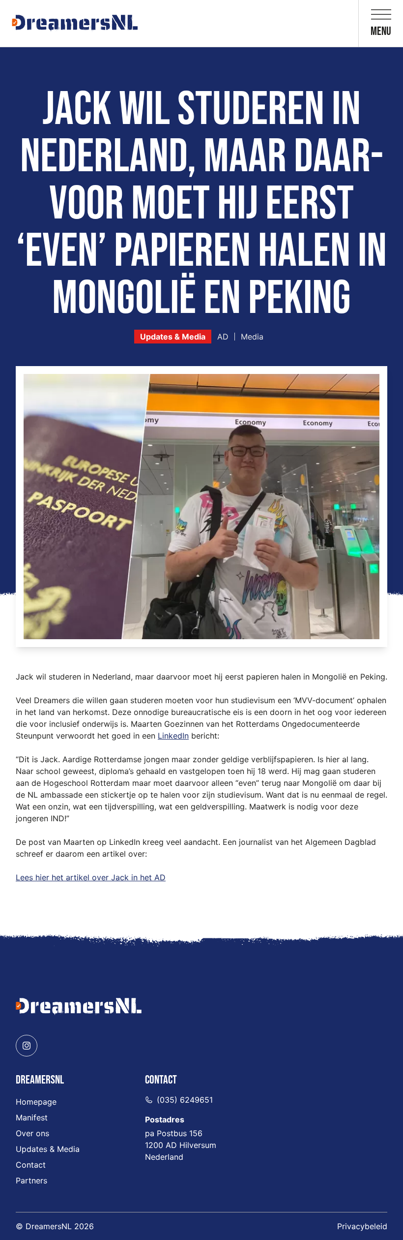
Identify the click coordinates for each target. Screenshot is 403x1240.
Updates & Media (172, 336)
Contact (31, 1165)
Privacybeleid (362, 1226)
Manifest (32, 1117)
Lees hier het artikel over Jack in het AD (91, 877)
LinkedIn (173, 736)
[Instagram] (26, 1045)
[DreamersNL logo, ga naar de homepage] (75, 23)
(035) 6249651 (185, 1100)
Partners (31, 1180)
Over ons (32, 1133)
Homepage (36, 1102)
